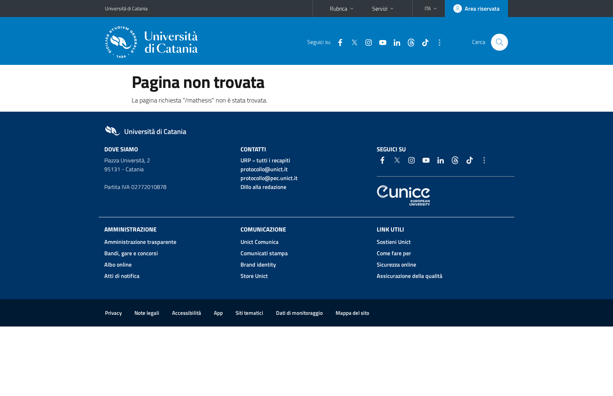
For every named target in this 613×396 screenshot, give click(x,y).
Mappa (352, 313)
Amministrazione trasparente (140, 242)
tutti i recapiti (273, 160)
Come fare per (394, 253)
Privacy (113, 313)
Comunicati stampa (264, 253)
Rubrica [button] (338, 8)
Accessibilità (186, 313)
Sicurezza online (396, 264)
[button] (431, 8)
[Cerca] (499, 42)
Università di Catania (126, 8)
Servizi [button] (379, 8)
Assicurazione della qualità (409, 276)
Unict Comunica (259, 242)
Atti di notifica (121, 276)
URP (246, 160)
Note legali (146, 313)
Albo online (118, 264)
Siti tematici (249, 313)
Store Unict (254, 276)
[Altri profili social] (437, 42)
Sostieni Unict (394, 242)
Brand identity (258, 264)
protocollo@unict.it (264, 169)
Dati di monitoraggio (299, 313)
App (218, 313)
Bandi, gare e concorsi (131, 253)
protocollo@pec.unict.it (269, 178)
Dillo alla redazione (263, 187)
